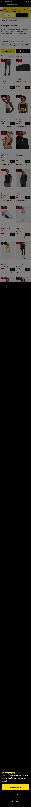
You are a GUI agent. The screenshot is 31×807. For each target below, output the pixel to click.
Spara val (15, 794)
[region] (15, 544)
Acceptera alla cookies (15, 787)
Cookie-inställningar (15, 801)
